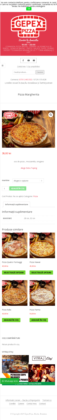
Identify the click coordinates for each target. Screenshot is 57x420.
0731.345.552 (25, 79)
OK (29, 9)
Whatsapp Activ (11, 381)
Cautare (40, 72)
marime (5, 180)
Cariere (21, 403)
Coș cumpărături (33, 66)
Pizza (35, 196)
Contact (42, 403)
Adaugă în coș (17, 188)
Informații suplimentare (16, 204)
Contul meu (21, 66)
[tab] (16, 204)
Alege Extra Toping (29, 168)
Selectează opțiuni (14, 272)
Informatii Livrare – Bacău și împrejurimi (23, 400)
